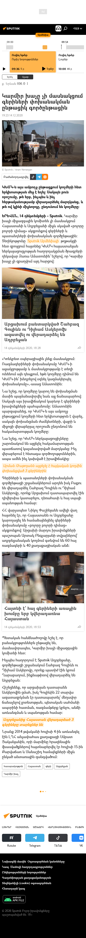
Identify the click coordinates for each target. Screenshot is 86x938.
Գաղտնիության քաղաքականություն (26, 878)
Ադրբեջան (62, 766)
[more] (79, 348)
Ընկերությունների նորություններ (24, 872)
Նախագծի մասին (14, 861)
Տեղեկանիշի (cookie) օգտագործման (26, 883)
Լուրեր (6, 827)
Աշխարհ (38, 827)
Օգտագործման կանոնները (46, 861)
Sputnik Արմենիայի (43, 240)
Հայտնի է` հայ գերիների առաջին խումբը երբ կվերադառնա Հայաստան (40, 613)
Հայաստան (34, 766)
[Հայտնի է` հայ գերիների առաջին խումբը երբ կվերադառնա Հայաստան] (43, 577)
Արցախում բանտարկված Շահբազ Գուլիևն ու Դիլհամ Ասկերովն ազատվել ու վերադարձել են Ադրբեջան (41, 331)
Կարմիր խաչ (11, 774)
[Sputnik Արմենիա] (12, 30)
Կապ (5, 867)
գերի (48, 766)
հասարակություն (13, 766)
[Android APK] (14, 899)
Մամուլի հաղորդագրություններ (31, 867)
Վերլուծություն (59, 827)
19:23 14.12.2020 (12, 115)
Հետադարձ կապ (13, 888)
